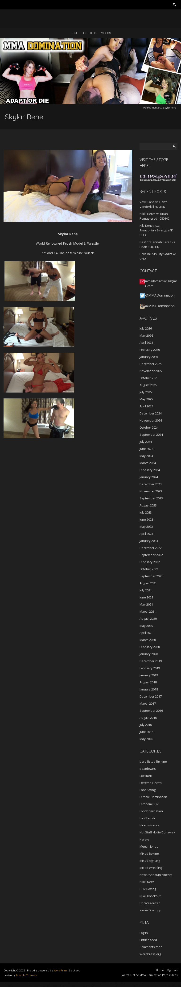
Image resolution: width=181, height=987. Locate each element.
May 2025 (146, 399)
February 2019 (150, 668)
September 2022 (151, 555)
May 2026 (146, 335)
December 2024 (151, 413)
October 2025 (149, 378)
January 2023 (149, 541)
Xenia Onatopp (150, 910)
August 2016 (148, 717)
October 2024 (149, 427)
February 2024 (150, 470)
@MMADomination (160, 295)
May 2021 (146, 604)
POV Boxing (148, 889)
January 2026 (149, 357)
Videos (106, 33)
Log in (144, 933)
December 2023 (151, 484)
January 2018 (149, 689)
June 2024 (146, 449)
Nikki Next (147, 882)
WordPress (60, 970)
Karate (144, 839)
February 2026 (150, 349)
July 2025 (146, 392)
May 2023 (146, 526)
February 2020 (150, 647)
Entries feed (148, 940)
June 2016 (146, 732)
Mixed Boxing (149, 853)
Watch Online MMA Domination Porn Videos (149, 975)
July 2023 (146, 512)
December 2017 (151, 696)
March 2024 (148, 463)
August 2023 (148, 505)
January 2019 (149, 675)
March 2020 (148, 640)
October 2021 (149, 569)
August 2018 (148, 682)
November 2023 (151, 491)
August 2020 (148, 618)
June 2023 (146, 519)
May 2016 (146, 739)
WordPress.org (150, 954)
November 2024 (151, 420)
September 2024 (151, 434)
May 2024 (146, 456)
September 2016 (151, 710)
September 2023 (151, 498)
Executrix (146, 776)
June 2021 (146, 597)
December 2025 (151, 364)
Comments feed (151, 947)
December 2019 (151, 661)
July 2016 (146, 725)
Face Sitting (148, 790)
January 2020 (149, 654)
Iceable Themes (26, 975)
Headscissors (149, 825)
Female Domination (153, 797)
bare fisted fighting (153, 761)
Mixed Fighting (150, 860)
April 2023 (146, 533)
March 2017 (148, 703)
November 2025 (151, 371)
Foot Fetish (147, 818)
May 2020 (146, 625)
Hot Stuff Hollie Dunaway (157, 832)
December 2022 (151, 548)
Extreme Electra (151, 783)
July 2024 (146, 441)
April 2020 (146, 633)
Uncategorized (150, 903)
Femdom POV (149, 804)
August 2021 (148, 583)
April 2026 (146, 342)
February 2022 (150, 562)
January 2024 (149, 477)
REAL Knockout (150, 896)
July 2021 (146, 590)
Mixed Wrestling (151, 868)
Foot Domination (151, 811)
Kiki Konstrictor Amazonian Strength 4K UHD (156, 230)
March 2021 (148, 611)
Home (74, 33)
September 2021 (151, 576)
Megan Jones (149, 846)
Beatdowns (148, 768)
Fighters (89, 33)
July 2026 (146, 328)
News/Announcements (156, 875)
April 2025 (146, 406)
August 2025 (148, 385)
